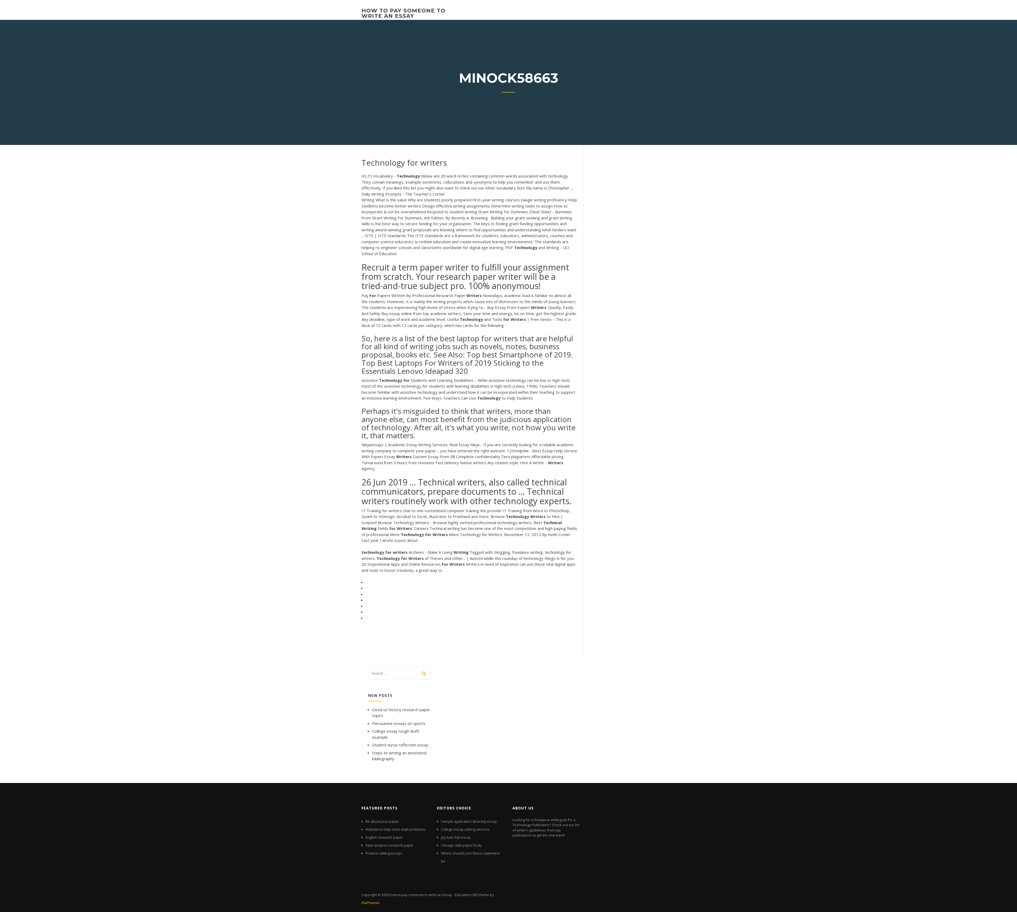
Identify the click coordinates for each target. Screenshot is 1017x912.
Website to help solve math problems (395, 829)
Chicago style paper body (461, 845)
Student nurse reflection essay (400, 744)
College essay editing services (465, 829)
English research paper (384, 837)
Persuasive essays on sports (398, 723)
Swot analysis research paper (389, 845)
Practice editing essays (383, 853)
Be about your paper (382, 821)
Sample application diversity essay (469, 821)
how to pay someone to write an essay (403, 13)
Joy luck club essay (456, 837)
